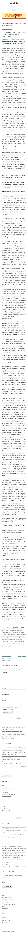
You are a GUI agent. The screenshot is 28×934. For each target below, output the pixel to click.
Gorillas (22, 632)
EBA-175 (10, 632)
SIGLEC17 (11, 645)
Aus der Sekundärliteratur (7, 789)
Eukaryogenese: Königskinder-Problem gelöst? (12, 731)
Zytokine (9, 646)
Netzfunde (4, 790)
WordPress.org (5, 812)
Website (4, 700)
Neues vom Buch (5, 792)
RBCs (11, 641)
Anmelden (4, 806)
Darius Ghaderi (5, 632)
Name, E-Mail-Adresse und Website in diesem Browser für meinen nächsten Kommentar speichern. (12, 707)
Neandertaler (21, 636)
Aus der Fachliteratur (6, 787)
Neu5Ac (14, 637)
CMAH (23, 630)
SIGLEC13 (6, 645)
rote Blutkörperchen (17, 641)
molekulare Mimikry (9, 636)
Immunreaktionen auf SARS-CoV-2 (18, 766)
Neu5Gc (18, 637)
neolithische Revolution (7, 637)
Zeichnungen (5, 797)
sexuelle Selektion (9, 643)
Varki (22, 645)
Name (4, 688)
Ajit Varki (22, 628)
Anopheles (11, 630)
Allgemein (4, 785)
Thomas (3, 763)
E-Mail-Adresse (6, 694)
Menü (14, 9)
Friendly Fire (14, 3)
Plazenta (8, 641)
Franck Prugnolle (16, 632)
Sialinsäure (16, 643)
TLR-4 (20, 645)
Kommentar (5, 672)
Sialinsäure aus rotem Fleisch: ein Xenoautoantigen (6, 658)
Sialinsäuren (21, 643)
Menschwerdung (20, 634)
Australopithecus (18, 630)
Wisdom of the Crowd (6, 796)
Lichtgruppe (4, 738)
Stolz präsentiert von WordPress (8, 931)
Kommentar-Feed (6, 810)
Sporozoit (16, 645)
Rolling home (22, 656)
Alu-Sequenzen (5, 630)
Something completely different (9, 794)
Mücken (16, 636)
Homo (3, 634)
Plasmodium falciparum (10, 639)
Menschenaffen (12, 634)
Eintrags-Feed (5, 808)
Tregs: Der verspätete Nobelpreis (14, 747)
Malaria (6, 634)
